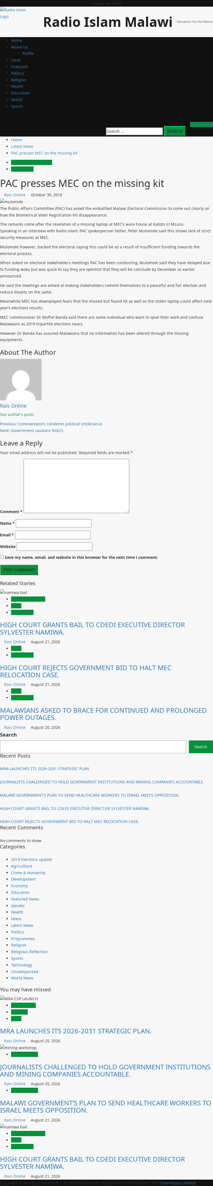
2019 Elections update (31, 162)
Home (16, 40)
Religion (18, 80)
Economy (19, 885)
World (16, 99)
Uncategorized (24, 971)
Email (7, 534)
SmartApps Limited (178, 1182)
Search (8, 734)
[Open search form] (184, 119)
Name (7, 523)
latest (16, 605)
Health (17, 86)
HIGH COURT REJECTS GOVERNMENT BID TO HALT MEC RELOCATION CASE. (85, 671)
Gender (18, 905)
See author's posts (17, 414)
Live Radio (203, 124)
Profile (28, 53)
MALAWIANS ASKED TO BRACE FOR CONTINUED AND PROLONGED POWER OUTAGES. (103, 714)
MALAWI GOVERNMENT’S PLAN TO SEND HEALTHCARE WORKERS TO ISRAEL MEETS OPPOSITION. (89, 795)
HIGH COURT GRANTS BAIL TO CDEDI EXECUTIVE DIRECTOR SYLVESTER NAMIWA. (92, 628)
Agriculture (21, 866)
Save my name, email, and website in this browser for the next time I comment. (81, 557)
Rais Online (15, 194)
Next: (31, 430)
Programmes (23, 938)
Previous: (51, 423)
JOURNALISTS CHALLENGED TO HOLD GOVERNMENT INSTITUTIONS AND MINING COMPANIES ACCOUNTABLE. (102, 781)
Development (23, 879)
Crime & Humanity (28, 599)
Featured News (25, 899)
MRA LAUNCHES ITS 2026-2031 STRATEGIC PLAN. (45, 768)
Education (20, 93)
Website (8, 546)
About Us (19, 47)
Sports (17, 106)
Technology (21, 965)
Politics (17, 73)
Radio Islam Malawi (108, 22)
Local (16, 60)
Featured (19, 66)
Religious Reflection (29, 951)
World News (22, 978)
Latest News (22, 169)
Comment (11, 511)
